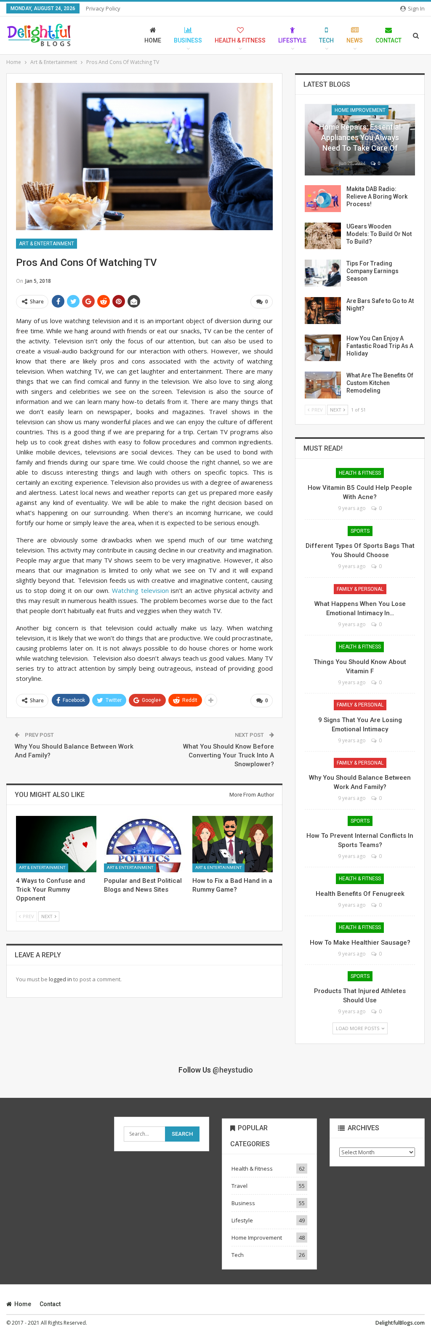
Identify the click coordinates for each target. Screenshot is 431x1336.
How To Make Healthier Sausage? (360, 942)
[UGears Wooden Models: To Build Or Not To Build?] (323, 236)
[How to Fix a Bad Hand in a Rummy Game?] (232, 844)
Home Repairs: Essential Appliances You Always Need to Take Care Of (360, 137)
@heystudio (233, 1069)
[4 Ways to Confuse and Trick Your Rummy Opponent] (56, 844)
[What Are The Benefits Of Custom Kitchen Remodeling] (323, 385)
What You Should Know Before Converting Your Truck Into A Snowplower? (228, 755)
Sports (360, 531)
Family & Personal (360, 589)
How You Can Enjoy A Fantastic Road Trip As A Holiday (379, 346)
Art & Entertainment (46, 244)
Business (188, 40)
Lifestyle (292, 40)
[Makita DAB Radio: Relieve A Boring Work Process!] (323, 198)
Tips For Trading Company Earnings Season (372, 271)
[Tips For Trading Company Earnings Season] (323, 273)
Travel (239, 1186)
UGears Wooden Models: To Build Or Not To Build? (379, 234)
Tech (326, 40)
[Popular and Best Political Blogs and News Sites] (144, 844)
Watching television (138, 590)
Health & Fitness (240, 40)
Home (152, 40)
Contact (388, 40)
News (354, 40)
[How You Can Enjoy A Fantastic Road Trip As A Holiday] (323, 348)
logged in (60, 979)
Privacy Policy (103, 8)
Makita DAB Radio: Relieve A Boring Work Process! (376, 196)
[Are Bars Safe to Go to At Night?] (323, 310)
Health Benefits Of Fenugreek (360, 894)
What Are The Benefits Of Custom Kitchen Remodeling (379, 383)
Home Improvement (360, 110)
